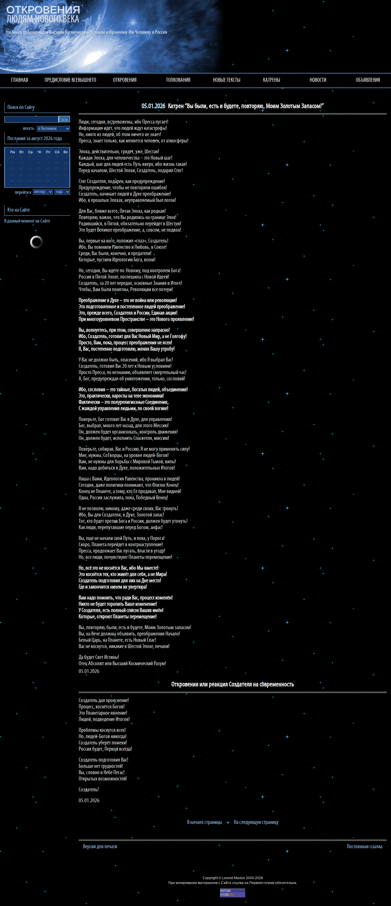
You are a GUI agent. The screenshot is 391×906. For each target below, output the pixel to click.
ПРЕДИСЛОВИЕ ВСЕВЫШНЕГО (70, 80)
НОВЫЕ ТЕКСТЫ (226, 80)
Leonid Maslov (233, 878)
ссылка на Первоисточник (253, 883)
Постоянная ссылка (364, 847)
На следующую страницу (256, 822)
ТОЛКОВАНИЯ (178, 80)
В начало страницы (204, 822)
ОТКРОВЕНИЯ (125, 80)
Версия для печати (100, 847)
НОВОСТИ (318, 80)
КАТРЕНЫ (271, 80)
